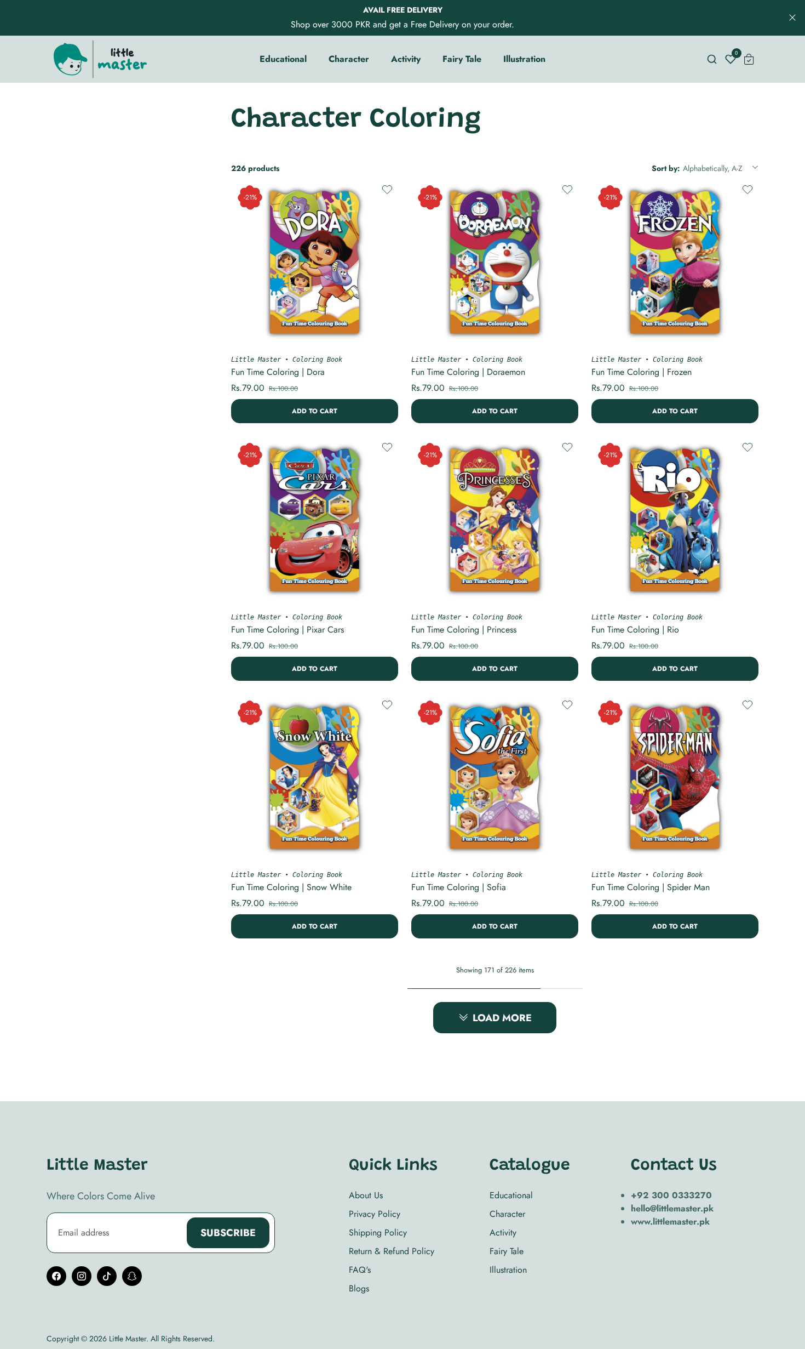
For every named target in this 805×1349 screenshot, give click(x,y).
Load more (502, 1018)
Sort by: (666, 168)
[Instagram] (81, 1276)
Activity (503, 1232)
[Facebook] (56, 1276)
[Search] (711, 59)
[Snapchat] (132, 1276)
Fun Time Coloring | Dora (278, 372)
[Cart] (749, 59)
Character (507, 1214)
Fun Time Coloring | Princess (463, 629)
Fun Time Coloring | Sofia (458, 887)
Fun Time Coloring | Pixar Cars (287, 629)
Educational (511, 1195)
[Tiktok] (107, 1276)
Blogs (359, 1288)
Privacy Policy (374, 1214)
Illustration (508, 1269)
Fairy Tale (507, 1251)
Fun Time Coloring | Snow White (291, 887)
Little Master (256, 359)
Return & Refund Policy (391, 1251)
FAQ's (360, 1269)
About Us (366, 1195)
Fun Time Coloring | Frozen (641, 372)
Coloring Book (317, 359)
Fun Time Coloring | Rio (635, 629)
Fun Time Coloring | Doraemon (468, 372)
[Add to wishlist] (387, 190)
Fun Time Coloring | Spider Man (650, 887)
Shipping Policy (378, 1232)
